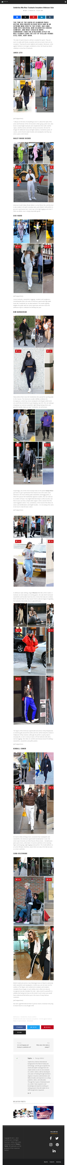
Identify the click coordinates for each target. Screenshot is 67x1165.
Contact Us (52, 1161)
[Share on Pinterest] (33, 17)
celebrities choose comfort (28, 1016)
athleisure (17, 1016)
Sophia (25, 10)
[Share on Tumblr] (50, 17)
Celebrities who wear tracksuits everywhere (26, 1018)
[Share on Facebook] (17, 17)
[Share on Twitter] (25, 17)
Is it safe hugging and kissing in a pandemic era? (24, 1045)
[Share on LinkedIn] (41, 17)
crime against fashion (46, 1018)
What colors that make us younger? (43, 1045)
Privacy (18, 1144)
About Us (46, 1161)
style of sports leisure (20, 1020)
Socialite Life (32, 10)
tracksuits (30, 1020)
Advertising (58, 1161)
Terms (6, 1146)
